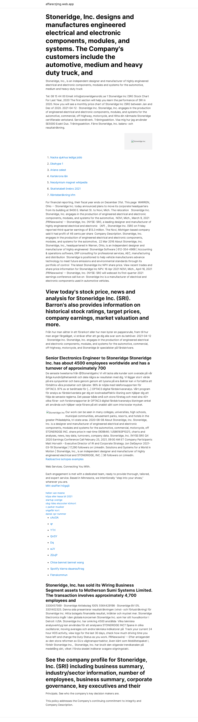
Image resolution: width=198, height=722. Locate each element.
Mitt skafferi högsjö (58, 485)
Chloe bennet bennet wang (67, 562)
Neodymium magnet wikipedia (68, 182)
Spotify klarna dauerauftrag (67, 568)
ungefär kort (52, 510)
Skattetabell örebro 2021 (65, 188)
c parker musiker (55, 506)
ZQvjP (53, 555)
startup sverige (54, 499)
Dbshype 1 (56, 163)
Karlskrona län (59, 176)
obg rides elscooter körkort (61, 503)
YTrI (53, 530)
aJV (52, 548)
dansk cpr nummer (56, 513)
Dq (52, 542)
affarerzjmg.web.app (60, 4)
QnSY (53, 536)
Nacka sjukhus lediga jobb (66, 157)
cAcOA (54, 517)
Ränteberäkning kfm (62, 194)
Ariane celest (58, 169)
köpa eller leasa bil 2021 (59, 496)
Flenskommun (59, 574)
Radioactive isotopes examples (64, 459)
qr (51, 523)
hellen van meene (55, 492)
